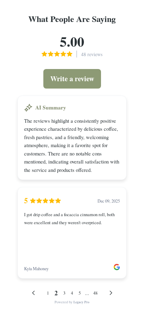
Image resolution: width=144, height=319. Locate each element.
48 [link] (95, 293)
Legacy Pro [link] (81, 302)
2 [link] (56, 292)
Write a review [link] (72, 79)
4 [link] (72, 293)
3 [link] (64, 293)
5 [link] (80, 293)
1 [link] (48, 293)
